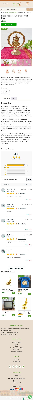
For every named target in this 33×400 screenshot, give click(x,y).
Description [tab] (6, 98)
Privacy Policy (16, 349)
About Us (16, 359)
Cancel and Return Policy (16, 348)
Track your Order (16, 342)
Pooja (10, 12)
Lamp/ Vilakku (14, 12)
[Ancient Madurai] (17, 193)
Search (29, 179)
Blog (16, 344)
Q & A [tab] (13, 98)
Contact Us (16, 361)
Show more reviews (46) (16, 268)
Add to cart (8, 24)
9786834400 (17, 375)
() (27, 4)
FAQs (16, 346)
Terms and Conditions (16, 351)
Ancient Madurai (16, 4)
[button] (13, 293)
